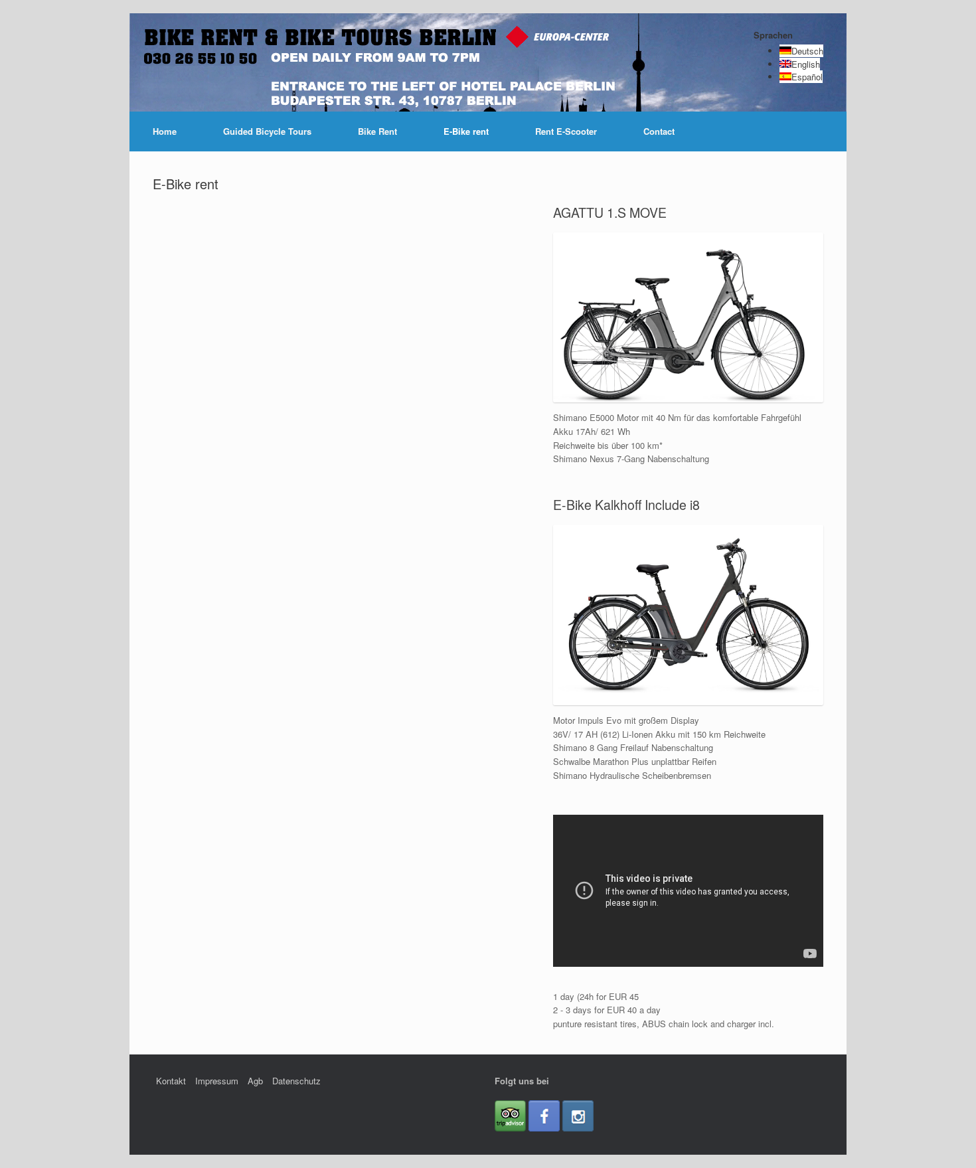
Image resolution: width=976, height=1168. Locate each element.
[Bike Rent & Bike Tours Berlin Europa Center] (258, 72)
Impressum (216, 1080)
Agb (255, 1080)
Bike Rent (377, 131)
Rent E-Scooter (566, 131)
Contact (659, 131)
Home (165, 131)
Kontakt (171, 1080)
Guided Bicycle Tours (267, 131)
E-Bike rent (466, 131)
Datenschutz (296, 1080)
